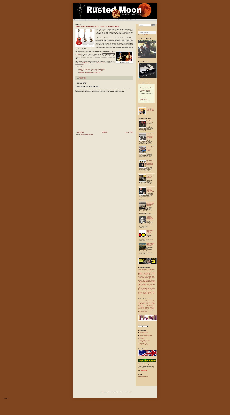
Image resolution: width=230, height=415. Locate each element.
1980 (151, 307)
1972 (146, 305)
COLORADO (148, 273)
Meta (141, 282)
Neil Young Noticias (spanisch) (146, 335)
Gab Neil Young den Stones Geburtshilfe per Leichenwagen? (149, 135)
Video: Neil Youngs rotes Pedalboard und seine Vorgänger (150, 218)
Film (150, 277)
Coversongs (141, 274)
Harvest (140, 280)
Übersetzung (141, 294)
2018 (146, 311)
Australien (140, 270)
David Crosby (141, 276)
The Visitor (145, 292)
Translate (149, 34)
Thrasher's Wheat (143, 343)
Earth (143, 277)
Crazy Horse (149, 274)
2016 (142, 311)
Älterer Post (129, 132)
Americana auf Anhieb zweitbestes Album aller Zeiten (150, 232)
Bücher (141, 273)
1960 (142, 302)
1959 (139, 302)
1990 (153, 308)
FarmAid (147, 277)
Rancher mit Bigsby (79, 64)
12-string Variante (101, 62)
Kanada (146, 281)
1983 (139, 308)
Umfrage (140, 293)
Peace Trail (150, 284)
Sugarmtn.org (144, 370)
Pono (142, 285)
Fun (150, 278)
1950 (144, 300)
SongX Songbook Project (145, 340)
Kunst (149, 281)
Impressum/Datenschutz (143, 376)
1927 (141, 300)
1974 (153, 305)
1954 (146, 300)
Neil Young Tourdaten (79, 19)
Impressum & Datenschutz (103, 391)
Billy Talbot (148, 270)
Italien (152, 280)
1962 (147, 302)
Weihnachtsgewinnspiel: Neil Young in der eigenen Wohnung (150, 204)
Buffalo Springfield (150, 272)
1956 (150, 300)
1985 (144, 308)
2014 (153, 309)
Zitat (154, 293)
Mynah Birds (150, 282)
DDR (154, 274)
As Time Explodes (91, 19)
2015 (139, 311)
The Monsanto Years (147, 290)
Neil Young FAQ (120, 19)
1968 (150, 303)
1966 (144, 303)
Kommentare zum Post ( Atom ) (87, 134)
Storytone (144, 289)
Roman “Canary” (143, 99)
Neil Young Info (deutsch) (145, 334)
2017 (144, 311)
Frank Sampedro (145, 278)
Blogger (130, 391)
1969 (153, 303)
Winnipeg (150, 293)
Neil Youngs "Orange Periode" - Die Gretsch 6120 (90, 72)
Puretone (153, 285)
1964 (153, 302)
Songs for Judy (152, 288)
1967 (147, 303)
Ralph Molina (140, 287)
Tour (153, 292)
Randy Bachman (146, 287)
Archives (153, 269)
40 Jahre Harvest (144, 269)
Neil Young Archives (144, 332)
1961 (144, 302)
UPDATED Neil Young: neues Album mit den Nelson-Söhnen (149, 162)
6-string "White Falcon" (84, 62)
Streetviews (148, 289)
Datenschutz (133, 19)
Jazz (154, 280)
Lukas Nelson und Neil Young (149, 121)
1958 (154, 300)
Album (149, 269)
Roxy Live (140, 288)
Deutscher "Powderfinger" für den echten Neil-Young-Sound (92, 69)
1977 (146, 307)
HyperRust (142, 338)
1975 (139, 307)
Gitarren (81, 78)
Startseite (104, 132)
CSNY (153, 273)
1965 (140, 303)
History (144, 280)
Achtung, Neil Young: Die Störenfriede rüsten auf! (150, 109)
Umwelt (145, 293)
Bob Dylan (152, 270)
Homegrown (148, 280)
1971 (143, 305)
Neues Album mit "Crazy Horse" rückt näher (150, 176)
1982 (153, 307)
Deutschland (148, 276)
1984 (141, 308)
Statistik (140, 289)
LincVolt (153, 281)
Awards (144, 270)
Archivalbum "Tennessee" (145, 90)
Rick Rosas (152, 287)
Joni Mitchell (141, 281)
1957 (152, 300)
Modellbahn (145, 282)
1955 (148, 300)
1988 (151, 308)
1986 (146, 308)
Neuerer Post (80, 132)
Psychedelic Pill (147, 285)
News (85, 78)
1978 (148, 307)
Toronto (150, 292)
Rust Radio (142, 337)
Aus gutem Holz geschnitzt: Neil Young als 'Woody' (149, 148)
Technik (153, 289)
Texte (140, 290)
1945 (143, 300)
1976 (143, 307)
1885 (139, 300)
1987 (148, 308)
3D (127, 19)
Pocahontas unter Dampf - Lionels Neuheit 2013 (150, 244)
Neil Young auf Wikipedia (145, 344)
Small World (146, 288)
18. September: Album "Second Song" (146, 88)
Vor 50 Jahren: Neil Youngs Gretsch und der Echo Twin (91, 70)
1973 (150, 305)
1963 (150, 302)
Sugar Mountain (143, 341)
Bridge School (142, 272)
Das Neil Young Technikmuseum (106, 19)
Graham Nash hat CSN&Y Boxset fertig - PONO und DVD (150, 189)
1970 (139, 305)
